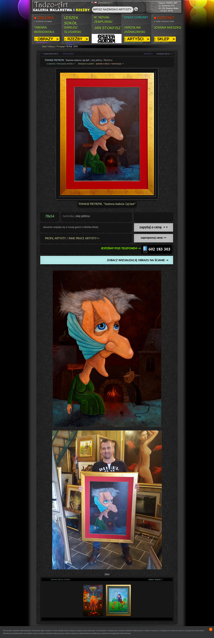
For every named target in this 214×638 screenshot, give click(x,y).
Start (44, 46)
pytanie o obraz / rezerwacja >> (110, 64)
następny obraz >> (164, 54)
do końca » (148, 54)
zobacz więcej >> (155, 579)
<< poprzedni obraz (50, 54)
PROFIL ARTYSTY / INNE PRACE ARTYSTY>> (72, 238)
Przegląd (61, 46)
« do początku (68, 54)
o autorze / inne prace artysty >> (61, 64)
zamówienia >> (105, 2)
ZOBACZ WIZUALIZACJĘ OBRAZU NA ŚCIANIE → (137, 260)
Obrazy (51, 46)
